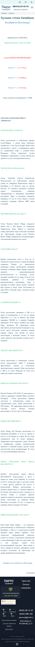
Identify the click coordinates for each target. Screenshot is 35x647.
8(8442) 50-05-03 (21, 6)
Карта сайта (9, 629)
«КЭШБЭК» (26, 588)
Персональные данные (9, 620)
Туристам (26, 581)
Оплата (26, 584)
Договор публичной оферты (9, 625)
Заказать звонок (21, 9)
